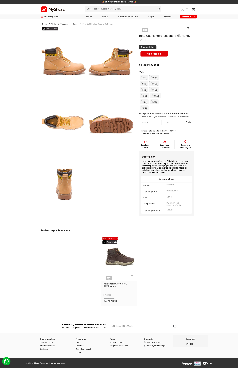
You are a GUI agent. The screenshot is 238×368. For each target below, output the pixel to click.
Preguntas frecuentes (119, 346)
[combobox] (123, 9)
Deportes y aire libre (128, 16)
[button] (147, 46)
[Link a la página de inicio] (45, 24)
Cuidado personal (83, 349)
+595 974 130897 (154, 342)
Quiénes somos (46, 342)
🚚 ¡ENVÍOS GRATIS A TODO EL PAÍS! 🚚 (119, 2)
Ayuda (112, 339)
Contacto (44, 349)
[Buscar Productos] (158, 9)
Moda (105, 16)
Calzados (64, 24)
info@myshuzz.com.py (156, 346)
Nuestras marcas (47, 346)
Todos (89, 16)
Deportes (80, 346)
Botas (75, 24)
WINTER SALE (188, 16)
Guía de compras (117, 342)
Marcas (167, 16)
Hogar (151, 16)
